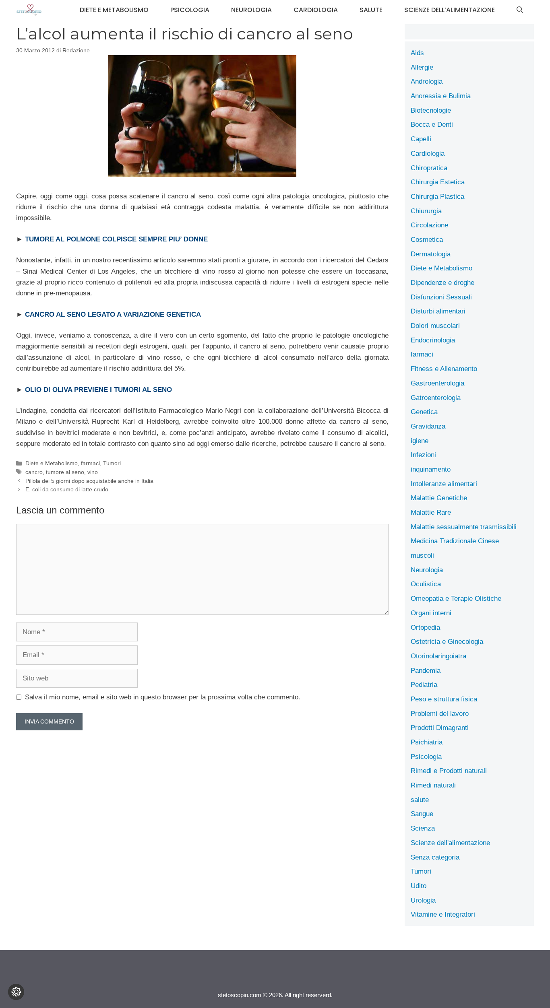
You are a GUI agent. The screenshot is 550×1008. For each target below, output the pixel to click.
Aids (417, 53)
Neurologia (251, 9)
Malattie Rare (431, 512)
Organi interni (431, 613)
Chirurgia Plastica (437, 196)
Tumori (112, 463)
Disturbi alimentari (438, 311)
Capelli (421, 139)
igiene (419, 441)
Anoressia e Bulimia (441, 96)
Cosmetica (427, 239)
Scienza (423, 828)
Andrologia (426, 81)
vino (92, 472)
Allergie (422, 67)
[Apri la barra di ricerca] (520, 10)
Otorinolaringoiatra (438, 656)
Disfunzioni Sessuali (441, 297)
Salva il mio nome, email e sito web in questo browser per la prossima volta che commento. (162, 697)
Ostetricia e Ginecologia (447, 641)
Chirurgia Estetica (438, 182)
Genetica (424, 412)
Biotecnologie (431, 110)
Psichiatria (426, 742)
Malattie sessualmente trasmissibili (464, 527)
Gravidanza (428, 426)
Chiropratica (429, 168)
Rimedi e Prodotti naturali (449, 771)
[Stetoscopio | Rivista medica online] (29, 10)
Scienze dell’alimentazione (449, 9)
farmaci (90, 463)
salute (371, 9)
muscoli (422, 555)
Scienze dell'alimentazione (450, 843)
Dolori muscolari (435, 326)
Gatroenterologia (436, 398)
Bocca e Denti (432, 124)
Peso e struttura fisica (444, 699)
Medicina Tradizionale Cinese (455, 541)
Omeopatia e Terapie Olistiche (456, 598)
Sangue (422, 814)
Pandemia (425, 670)
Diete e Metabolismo (114, 9)
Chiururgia (426, 211)
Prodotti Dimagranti (440, 728)
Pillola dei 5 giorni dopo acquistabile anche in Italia (89, 481)
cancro (34, 472)
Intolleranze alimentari (444, 484)
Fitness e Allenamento (444, 369)
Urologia (423, 900)
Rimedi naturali (433, 785)
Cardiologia (316, 9)
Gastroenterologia (437, 383)
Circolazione (429, 225)
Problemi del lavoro (440, 713)
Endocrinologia (433, 340)
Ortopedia (425, 627)
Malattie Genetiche (439, 498)
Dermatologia (431, 254)
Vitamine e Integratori (443, 914)
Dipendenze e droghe (442, 283)
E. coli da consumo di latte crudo (66, 489)
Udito (418, 886)
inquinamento (431, 469)
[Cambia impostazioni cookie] (16, 992)
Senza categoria (435, 857)
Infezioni (423, 455)
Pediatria (424, 684)
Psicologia (189, 9)
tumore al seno (65, 472)
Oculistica (426, 584)
